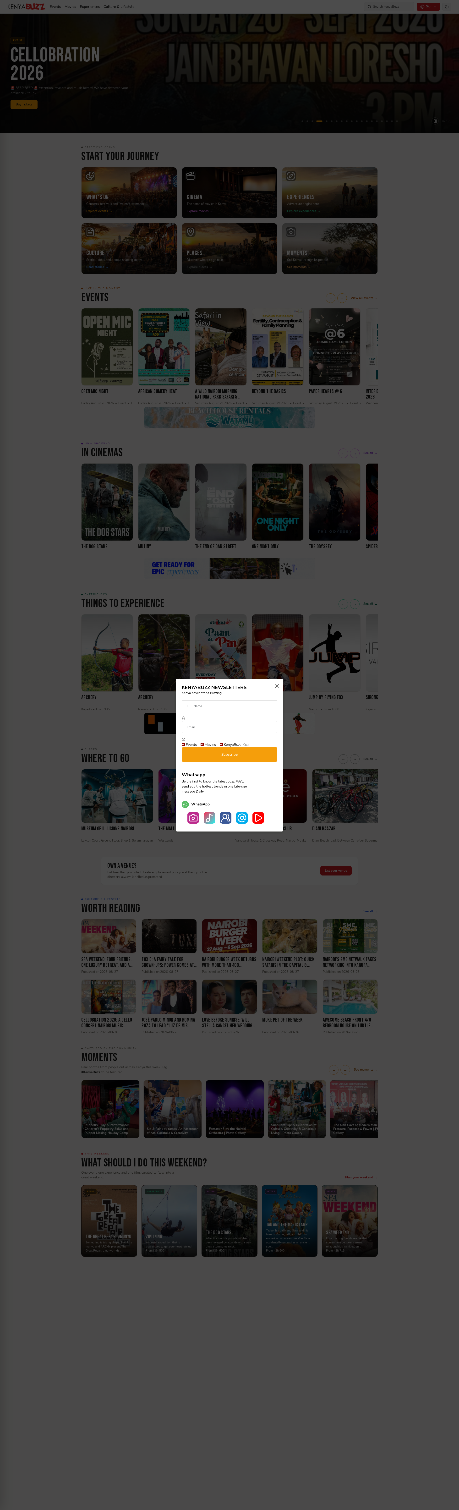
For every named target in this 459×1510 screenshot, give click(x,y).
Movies (210, 744)
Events (191, 744)
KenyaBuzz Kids (236, 744)
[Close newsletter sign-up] (276, 686)
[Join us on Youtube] (258, 818)
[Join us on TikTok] (209, 818)
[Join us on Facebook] (225, 818)
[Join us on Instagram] (193, 818)
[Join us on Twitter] (242, 818)
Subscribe (229, 754)
